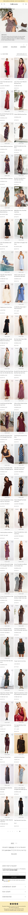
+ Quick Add (7, 79)
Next (26, 44)
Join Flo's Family (9, 866)
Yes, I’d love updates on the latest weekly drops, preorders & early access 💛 (14, 881)
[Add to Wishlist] (12, 59)
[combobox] (21, 54)
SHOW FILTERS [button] (5, 54)
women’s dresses (8, 850)
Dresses (11, 847)
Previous (24, 44)
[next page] (19, 831)
